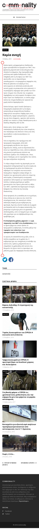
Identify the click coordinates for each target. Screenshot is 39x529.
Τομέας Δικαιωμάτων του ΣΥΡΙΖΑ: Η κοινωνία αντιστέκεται (17, 333)
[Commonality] (19, 11)
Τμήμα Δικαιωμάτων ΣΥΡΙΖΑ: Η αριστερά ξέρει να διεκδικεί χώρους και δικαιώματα (18, 362)
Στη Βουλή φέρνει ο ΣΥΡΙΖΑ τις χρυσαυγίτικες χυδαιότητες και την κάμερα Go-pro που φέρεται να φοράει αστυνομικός (18, 395)
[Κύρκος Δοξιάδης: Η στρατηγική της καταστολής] (19, 302)
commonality (17, 59)
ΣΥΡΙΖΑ (5, 342)
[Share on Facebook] (10, 260)
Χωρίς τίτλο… (8, 454)
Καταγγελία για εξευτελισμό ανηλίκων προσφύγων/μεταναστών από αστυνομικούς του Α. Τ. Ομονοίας (19, 426)
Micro (5, 50)
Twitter (7, 514)
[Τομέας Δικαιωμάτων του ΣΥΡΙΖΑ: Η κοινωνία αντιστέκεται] (19, 330)
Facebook (8, 511)
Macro (5, 287)
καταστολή (6, 274)
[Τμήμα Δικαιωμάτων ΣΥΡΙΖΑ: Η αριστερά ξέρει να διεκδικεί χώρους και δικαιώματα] (19, 357)
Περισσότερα (24, 501)
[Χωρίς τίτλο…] (19, 451)
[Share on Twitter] (4, 260)
